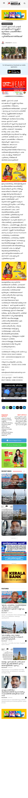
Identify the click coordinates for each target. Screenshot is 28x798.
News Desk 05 (5, 518)
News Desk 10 (9, 42)
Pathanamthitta (7, 24)
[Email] (17, 407)
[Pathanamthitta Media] (14, 3)
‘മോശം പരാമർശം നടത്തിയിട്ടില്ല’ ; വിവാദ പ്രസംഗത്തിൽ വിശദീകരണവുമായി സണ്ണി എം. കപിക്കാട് (13, 483)
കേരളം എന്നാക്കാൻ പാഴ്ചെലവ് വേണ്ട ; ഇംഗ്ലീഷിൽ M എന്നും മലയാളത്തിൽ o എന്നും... (13, 663)
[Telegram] (14, 407)
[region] (14, 15)
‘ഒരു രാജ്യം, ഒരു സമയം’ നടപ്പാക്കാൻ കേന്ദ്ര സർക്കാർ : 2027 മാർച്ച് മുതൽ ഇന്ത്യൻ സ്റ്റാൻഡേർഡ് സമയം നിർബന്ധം (14, 499)
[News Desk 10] (3, 42)
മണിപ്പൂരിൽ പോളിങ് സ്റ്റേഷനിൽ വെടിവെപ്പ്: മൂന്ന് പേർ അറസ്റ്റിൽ (21, 423)
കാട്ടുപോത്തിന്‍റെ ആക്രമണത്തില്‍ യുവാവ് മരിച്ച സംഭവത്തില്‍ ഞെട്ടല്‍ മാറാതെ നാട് (13, 530)
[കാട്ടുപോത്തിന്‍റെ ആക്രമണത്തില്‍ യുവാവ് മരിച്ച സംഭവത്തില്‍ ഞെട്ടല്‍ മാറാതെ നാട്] (14, 528)
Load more (13, 538)
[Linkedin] (24, 407)
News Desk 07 (5, 487)
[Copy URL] (20, 407)
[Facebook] (3, 407)
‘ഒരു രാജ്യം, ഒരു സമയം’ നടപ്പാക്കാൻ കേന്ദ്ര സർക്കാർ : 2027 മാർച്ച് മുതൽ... (12, 637)
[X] (10, 407)
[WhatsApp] (7, 407)
